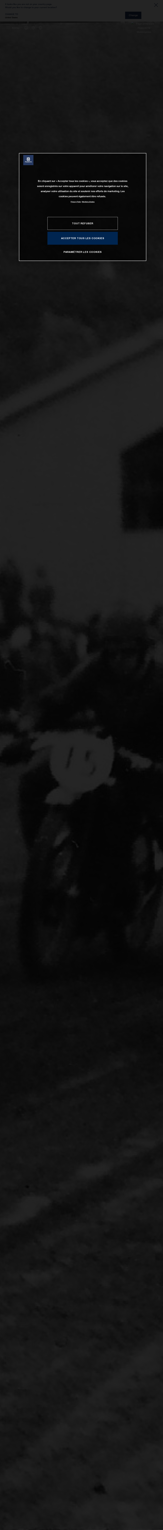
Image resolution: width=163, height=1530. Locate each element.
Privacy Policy (76, 202)
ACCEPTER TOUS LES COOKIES (82, 238)
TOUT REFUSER (82, 223)
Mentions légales (88, 202)
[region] (82, 207)
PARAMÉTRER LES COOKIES (83, 251)
